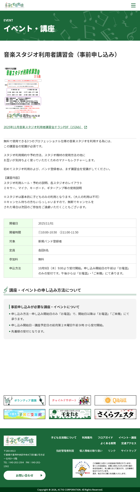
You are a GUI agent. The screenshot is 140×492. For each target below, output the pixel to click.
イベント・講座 (127, 437)
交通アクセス (128, 443)
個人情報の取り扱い (90, 450)
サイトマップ (128, 450)
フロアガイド (105, 437)
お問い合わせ (24, 475)
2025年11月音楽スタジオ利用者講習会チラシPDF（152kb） (43, 127)
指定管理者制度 (65, 450)
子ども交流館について (64, 437)
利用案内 (87, 437)
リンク (112, 450)
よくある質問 (108, 443)
